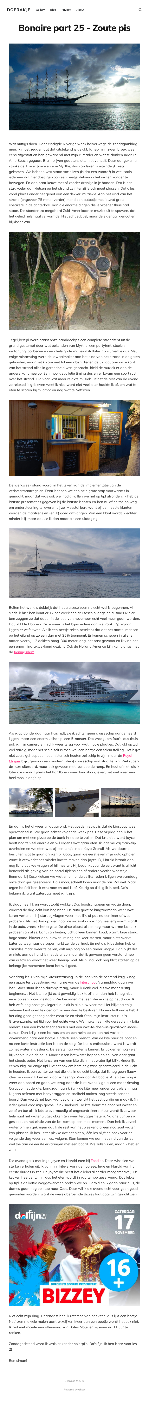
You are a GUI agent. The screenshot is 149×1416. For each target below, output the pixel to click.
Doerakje (18, 10)
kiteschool (88, 982)
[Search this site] (140, 10)
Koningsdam (24, 652)
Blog (53, 9)
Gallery (40, 9)
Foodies (97, 1160)
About (80, 9)
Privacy (66, 9)
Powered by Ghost (74, 1389)
